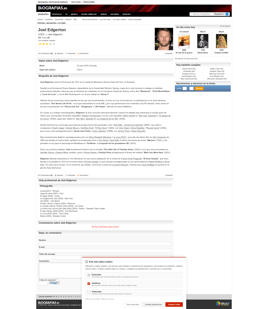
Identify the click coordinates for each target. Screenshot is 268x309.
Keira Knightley (137, 128)
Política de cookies (107, 299)
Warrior (43, 216)
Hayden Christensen (91, 116)
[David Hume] (202, 41)
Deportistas (59, 19)
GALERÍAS (114, 14)
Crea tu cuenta (89, 2)
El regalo (43, 196)
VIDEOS (103, 14)
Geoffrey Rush (87, 128)
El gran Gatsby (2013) (49, 211)
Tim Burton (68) (189, 71)
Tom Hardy (103, 140)
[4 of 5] (50, 44)
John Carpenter (159, 137)
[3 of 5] (47, 44)
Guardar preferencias (153, 304)
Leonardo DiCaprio (120, 165)
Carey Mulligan (148, 165)
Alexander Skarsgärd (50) (217, 79)
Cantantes (49, 19)
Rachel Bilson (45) (189, 76)
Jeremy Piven (124, 131)
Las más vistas (105, 19)
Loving (43, 191)
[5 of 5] (54, 44)
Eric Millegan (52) (217, 76)
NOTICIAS (127, 14)
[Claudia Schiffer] (221, 41)
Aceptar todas (174, 304)
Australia (93, 66)
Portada (41, 23)
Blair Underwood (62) (189, 79)
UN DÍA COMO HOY (89, 14)
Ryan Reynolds (138, 131)
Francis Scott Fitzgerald (131, 158)
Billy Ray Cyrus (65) (216, 74)
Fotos (45, 38)
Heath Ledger (58, 128)
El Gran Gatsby (91, 162)
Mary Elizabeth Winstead (100, 137)
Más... (76, 19)
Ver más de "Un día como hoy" (186, 59)
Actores (40, 19)
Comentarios (46, 53)
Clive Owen (124, 128)
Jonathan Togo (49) (217, 71)
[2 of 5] (43, 44)
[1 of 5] (40, 44)
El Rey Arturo (101, 128)
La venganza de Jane (49, 198)
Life (41, 201)
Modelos (68, 19)
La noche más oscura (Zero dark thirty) (56, 208)
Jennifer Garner (47, 152)
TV (66, 14)
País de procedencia (90, 19)
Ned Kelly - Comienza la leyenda (128, 125)
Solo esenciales (132, 304)
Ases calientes (99, 131)
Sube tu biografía (134, 19)
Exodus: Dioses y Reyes (50, 203)
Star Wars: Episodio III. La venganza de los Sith (97, 119)
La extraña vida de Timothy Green (54, 206)
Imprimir (60, 53)
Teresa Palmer (90, 152)
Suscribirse (84, 53)
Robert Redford (155, 162)
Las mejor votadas (119, 19)
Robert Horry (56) (189, 69)
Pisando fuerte (152, 128)
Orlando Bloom (72, 128)
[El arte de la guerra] (184, 41)
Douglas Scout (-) (189, 74)
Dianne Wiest (62, 152)
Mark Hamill (129, 116)
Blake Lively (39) (216, 69)
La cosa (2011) (119, 137)
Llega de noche (46, 193)
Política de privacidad (92, 299)
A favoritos (72, 53)
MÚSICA (74, 14)
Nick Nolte (114, 140)
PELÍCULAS (57, 14)
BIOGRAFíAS (51, 23)
